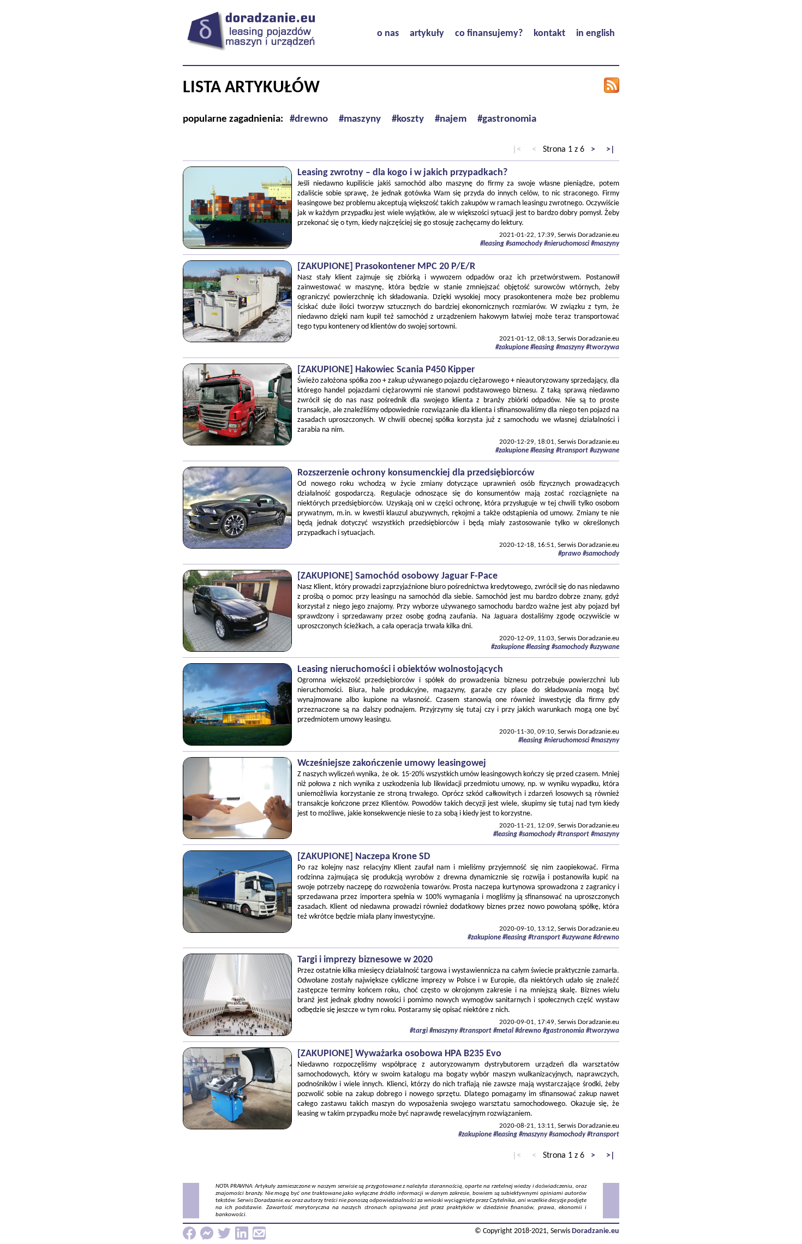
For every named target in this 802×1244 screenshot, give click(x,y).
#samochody (524, 243)
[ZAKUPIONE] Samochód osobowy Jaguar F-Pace (397, 576)
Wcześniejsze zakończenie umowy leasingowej (391, 763)
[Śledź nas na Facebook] (189, 1233)
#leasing (492, 243)
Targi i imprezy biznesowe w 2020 (365, 960)
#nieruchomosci (566, 243)
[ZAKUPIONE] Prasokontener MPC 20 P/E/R (386, 266)
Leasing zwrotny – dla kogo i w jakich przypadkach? (402, 173)
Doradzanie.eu (595, 1231)
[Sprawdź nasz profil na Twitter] (224, 1233)
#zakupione (512, 347)
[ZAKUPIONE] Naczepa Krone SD (363, 857)
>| (610, 149)
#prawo (569, 553)
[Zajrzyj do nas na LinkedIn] (241, 1233)
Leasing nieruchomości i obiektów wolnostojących (400, 669)
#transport (572, 450)
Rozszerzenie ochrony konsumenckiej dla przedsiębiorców (415, 473)
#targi (419, 1030)
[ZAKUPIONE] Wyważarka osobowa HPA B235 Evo (399, 1054)
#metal (503, 1030)
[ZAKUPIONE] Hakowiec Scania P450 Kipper (386, 370)
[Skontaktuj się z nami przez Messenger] (206, 1233)
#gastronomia (563, 1030)
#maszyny (605, 243)
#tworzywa (602, 347)
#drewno (606, 937)
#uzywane (604, 450)
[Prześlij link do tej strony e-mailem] (259, 1233)
